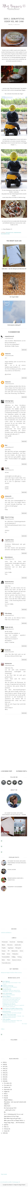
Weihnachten (15, 954)
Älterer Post (21, 771)
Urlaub (3, 954)
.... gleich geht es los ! (9, 1110)
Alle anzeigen (24, 1023)
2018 (4, 1064)
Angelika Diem (9, 540)
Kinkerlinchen (9, 581)
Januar (6, 1131)
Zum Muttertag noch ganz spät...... (13, 1118)
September (7, 1089)
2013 (4, 1075)
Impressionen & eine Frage (11, 1116)
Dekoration (9, 232)
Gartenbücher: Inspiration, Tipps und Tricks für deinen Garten (12, 1021)
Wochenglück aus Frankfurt (10, 987)
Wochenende (5, 942)
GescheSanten (7, 989)
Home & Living (9, 517)
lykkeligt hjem (9, 401)
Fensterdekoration (6, 963)
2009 (4, 1133)
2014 (4, 1072)
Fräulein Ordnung (8, 986)
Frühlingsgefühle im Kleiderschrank (12, 1013)
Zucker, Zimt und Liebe (9, 1014)
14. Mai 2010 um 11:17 (9, 338)
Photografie (18, 948)
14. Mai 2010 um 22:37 (9, 615)
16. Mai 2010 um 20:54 (9, 665)
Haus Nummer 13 (10, 1184)
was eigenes (6, 981)
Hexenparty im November (15, 886)
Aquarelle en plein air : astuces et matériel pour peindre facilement (13, 1006)
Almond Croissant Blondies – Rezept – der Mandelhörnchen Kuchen (13, 1016)
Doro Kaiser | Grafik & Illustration (12, 1008)
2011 (4, 1079)
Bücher (3, 960)
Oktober (6, 1087)
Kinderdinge (17, 232)
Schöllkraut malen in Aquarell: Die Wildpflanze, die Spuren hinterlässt (12, 991)
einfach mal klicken (6, 932)
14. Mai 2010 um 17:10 (9, 470)
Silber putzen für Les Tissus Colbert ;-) (14, 1120)
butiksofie (8, 650)
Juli (5, 1093)
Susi (6, 445)
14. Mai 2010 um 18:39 (9, 519)
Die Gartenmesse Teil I (10, 1108)
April (5, 1124)
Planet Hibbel (7, 996)
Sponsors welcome (16, 960)
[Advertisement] (14, 754)
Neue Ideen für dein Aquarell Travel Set (13, 1009)
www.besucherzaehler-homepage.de (10, 1182)
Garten (21, 951)
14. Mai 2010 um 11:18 (9, 355)
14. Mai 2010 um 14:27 (9, 447)
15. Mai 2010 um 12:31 (9, 629)
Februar (6, 1129)
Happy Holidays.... (9, 1100)
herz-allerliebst (7, 993)
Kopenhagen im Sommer (9, 994)
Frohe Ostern (12, 869)
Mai (5, 1098)
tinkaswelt (8, 496)
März (5, 1126)
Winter (8, 960)
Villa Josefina (6, 1019)
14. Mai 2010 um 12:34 (9, 383)
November (7, 1085)
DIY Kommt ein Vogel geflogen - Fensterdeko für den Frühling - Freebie (14, 813)
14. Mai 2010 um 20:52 (9, 559)
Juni (5, 1095)
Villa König (8, 613)
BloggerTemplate (22, 1184)
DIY (9, 951)
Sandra (7, 468)
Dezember (7, 1083)
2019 (4, 1062)
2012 (4, 1077)
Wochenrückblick (6, 957)
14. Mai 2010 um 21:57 (9, 583)
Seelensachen (7, 1011)
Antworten (24, 349)
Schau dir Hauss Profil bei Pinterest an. (11, 972)
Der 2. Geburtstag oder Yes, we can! (13, 1114)
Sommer (4, 951)
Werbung (19, 957)
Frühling (13, 957)
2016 (4, 1068)
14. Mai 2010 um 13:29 (9, 402)
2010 (4, 1081)
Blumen (3, 945)
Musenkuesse (9, 557)
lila (5, 1112)
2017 (4, 1066)
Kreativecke (12, 942)
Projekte (4, 948)
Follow (2, 1029)
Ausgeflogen (10, 948)
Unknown (8, 353)
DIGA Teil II (7, 1106)
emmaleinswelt (9, 336)
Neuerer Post (7, 771)
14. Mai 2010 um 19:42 (9, 541)
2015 (4, 1070)
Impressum (4, 1174)
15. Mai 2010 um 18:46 (9, 651)
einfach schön (18, 945)
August (6, 1091)
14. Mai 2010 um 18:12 (9, 498)
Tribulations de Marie (9, 1004)
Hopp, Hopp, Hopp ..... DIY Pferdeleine (14, 1122)
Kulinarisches (5, 233)
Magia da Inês (9, 627)
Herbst (8, 954)
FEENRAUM (8, 663)
